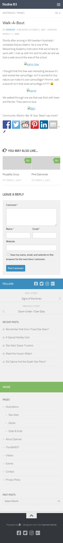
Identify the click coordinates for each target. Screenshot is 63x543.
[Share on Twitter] (16, 124)
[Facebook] (36, 284)
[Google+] (53, 284)
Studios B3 (9, 4)
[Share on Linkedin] (44, 124)
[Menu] (58, 4)
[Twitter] (41, 284)
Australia (9, 12)
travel (21, 12)
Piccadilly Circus (11, 174)
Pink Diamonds (39, 174)
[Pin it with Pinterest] (34, 124)
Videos (9, 455)
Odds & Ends (15, 431)
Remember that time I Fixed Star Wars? (27, 329)
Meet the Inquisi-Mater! (19, 353)
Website (10, 241)
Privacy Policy (13, 479)
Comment (12, 204)
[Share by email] (53, 124)
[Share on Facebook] (7, 124)
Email (36, 228)
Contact (10, 471)
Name (10, 228)
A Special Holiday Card (17, 337)
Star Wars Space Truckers (19, 345)
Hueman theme (49, 524)
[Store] (58, 284)
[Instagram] (47, 284)
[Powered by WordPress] (20, 525)
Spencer (10, 29)
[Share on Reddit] (25, 124)
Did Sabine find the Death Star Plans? (26, 361)
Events (9, 463)
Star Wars (13, 414)
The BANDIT (12, 447)
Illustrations (12, 406)
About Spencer (14, 439)
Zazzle (11, 423)
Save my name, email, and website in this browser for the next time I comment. (30, 257)
